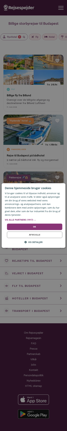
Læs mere (27, 215)
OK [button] (34, 226)
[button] (33, 219)
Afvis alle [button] (34, 234)
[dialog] (33, 215)
